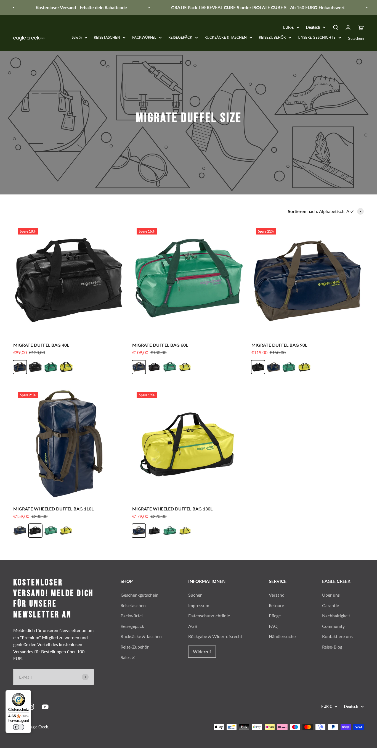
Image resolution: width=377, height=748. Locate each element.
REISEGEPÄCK (180, 37)
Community (333, 626)
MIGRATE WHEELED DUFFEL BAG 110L (53, 508)
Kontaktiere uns (337, 636)
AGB (192, 626)
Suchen (195, 594)
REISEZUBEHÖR (272, 37)
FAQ (273, 626)
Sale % (77, 37)
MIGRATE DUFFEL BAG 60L (160, 344)
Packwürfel (132, 615)
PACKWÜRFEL (144, 37)
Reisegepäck (132, 626)
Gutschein (356, 38)
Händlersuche (282, 636)
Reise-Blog (332, 646)
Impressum (198, 605)
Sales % (128, 657)
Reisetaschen (133, 605)
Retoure (276, 605)
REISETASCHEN (107, 37)
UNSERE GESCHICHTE (317, 37)
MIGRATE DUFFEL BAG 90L (279, 344)
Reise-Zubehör (135, 646)
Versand (277, 594)
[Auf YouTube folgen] (45, 706)
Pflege (275, 615)
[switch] (18, 727)
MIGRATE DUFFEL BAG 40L (41, 344)
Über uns (331, 594)
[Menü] (28, 693)
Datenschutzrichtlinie (209, 615)
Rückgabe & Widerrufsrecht (215, 636)
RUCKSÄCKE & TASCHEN (226, 37)
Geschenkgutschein (139, 594)
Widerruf (202, 651)
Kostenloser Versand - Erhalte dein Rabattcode (73, 7)
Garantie (330, 605)
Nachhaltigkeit (336, 615)
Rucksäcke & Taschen (141, 636)
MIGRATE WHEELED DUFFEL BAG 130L (172, 508)
